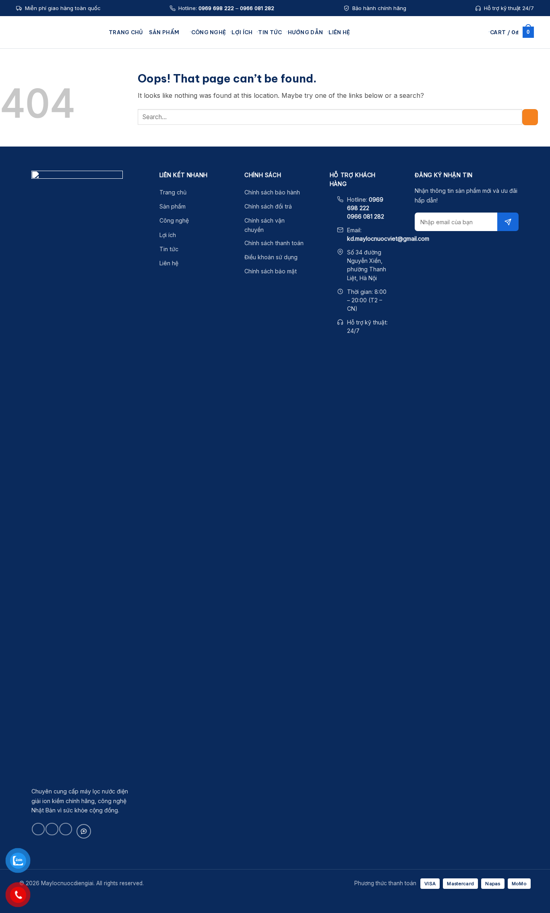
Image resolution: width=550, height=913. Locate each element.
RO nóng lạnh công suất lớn (332, 94)
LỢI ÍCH (242, 32)
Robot (127, 94)
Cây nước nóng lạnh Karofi (243, 128)
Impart (128, 151)
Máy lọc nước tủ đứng (236, 105)
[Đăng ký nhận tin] (508, 222)
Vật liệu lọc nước (407, 105)
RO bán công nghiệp (323, 117)
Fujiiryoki (131, 128)
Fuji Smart (132, 82)
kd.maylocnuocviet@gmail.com (388, 238)
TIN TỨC (270, 32)
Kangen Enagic (139, 70)
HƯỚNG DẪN (305, 32)
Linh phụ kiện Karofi (411, 82)
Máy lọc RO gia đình (323, 105)
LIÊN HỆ (339, 32)
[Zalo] (84, 831)
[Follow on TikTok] (51, 829)
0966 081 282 (257, 8)
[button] (481, 32)
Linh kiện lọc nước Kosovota (420, 94)
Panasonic (133, 117)
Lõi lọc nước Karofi (410, 70)
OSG (126, 105)
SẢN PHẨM (164, 32)
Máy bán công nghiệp (236, 117)
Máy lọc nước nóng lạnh (239, 94)
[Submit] (530, 117)
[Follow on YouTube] (65, 829)
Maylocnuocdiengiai (58, 32)
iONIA (127, 140)
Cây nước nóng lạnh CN (328, 82)
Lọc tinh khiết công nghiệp (331, 128)
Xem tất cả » (136, 163)
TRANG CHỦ (126, 32)
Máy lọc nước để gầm (236, 70)
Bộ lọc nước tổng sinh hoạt (332, 70)
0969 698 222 (216, 8)
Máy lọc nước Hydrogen (239, 82)
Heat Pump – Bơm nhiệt (415, 117)
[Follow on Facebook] (38, 829)
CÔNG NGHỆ (208, 32)
